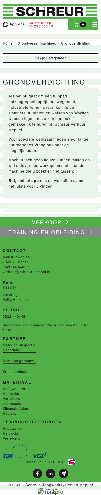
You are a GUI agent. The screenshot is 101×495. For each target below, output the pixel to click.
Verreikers (11, 398)
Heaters (9, 413)
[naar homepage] (50, 11)
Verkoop (47, 222)
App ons (16, 24)
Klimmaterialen (15, 408)
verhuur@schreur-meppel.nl (26, 271)
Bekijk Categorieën (50, 58)
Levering (10, 294)
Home (8, 43)
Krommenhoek (15, 371)
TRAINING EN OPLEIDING (46, 232)
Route (9, 282)
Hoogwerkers (14, 388)
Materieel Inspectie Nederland (19, 347)
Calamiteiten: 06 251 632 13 (41, 24)
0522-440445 (14, 266)
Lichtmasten (13, 403)
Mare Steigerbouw (18, 360)
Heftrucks (11, 393)
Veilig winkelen (15, 299)
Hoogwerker (13, 428)
